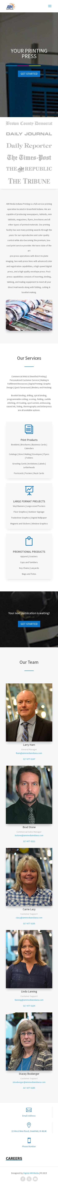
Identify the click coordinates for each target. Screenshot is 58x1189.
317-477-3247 (29, 759)
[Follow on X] (29, 1178)
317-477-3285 (29, 1087)
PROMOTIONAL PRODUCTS (29, 551)
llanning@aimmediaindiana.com (29, 999)
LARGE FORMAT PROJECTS (29, 501)
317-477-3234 (29, 1005)
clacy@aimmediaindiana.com (29, 917)
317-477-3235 (29, 923)
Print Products (29, 440)
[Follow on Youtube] (35, 1178)
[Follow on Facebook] (22, 1178)
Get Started (29, 73)
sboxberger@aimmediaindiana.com (29, 1082)
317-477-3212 (29, 841)
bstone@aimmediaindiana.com (29, 835)
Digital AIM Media (31, 1173)
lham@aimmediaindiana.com (29, 753)
